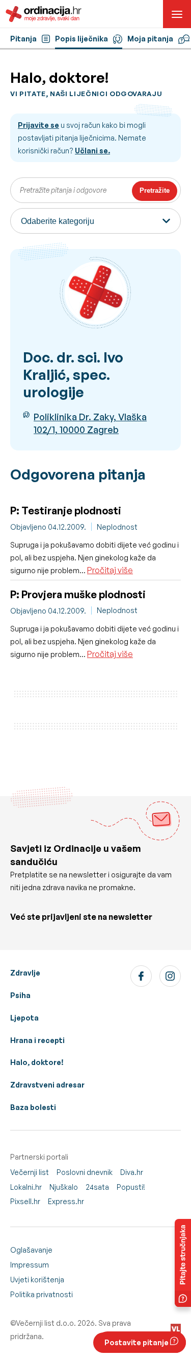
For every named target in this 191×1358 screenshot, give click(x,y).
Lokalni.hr (26, 1187)
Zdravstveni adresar (47, 1084)
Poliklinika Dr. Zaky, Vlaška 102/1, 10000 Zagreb (90, 423)
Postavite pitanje (137, 1342)
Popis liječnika (81, 38)
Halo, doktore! (37, 1062)
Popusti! (131, 1187)
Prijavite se (38, 125)
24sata (97, 1187)
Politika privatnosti (41, 1294)
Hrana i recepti (37, 1040)
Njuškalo (63, 1187)
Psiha (20, 995)
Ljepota (24, 1017)
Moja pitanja (150, 38)
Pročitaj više (110, 570)
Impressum (29, 1264)
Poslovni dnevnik (85, 1172)
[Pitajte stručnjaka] (183, 1263)
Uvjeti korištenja (37, 1279)
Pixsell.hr (25, 1201)
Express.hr (66, 1201)
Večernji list (29, 1172)
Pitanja (23, 38)
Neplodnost (117, 527)
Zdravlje (25, 972)
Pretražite (155, 190)
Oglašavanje (31, 1250)
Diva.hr (131, 1172)
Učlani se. (92, 150)
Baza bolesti (33, 1107)
